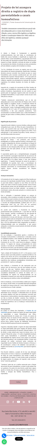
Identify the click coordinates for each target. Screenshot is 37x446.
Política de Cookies (8, 435)
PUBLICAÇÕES (5, 394)
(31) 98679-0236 (22, 425)
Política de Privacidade (20, 435)
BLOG (19, 394)
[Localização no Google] (29, 402)
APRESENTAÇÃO (14, 392)
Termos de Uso (30, 435)
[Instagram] (7, 402)
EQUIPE (29, 392)
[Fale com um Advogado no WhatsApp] (4, 441)
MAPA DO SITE (19, 398)
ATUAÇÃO (23, 392)
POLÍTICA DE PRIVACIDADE (17, 396)
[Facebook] (13, 402)
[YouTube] (18, 402)
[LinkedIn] (24, 402)
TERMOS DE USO (31, 396)
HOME (6, 392)
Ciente (19, 439)
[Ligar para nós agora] (4, 435)
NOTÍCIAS (14, 394)
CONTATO (26, 394)
